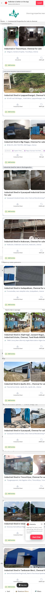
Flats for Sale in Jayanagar (12, 310)
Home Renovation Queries (12, 404)
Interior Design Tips (31, 404)
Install (39, 3)
